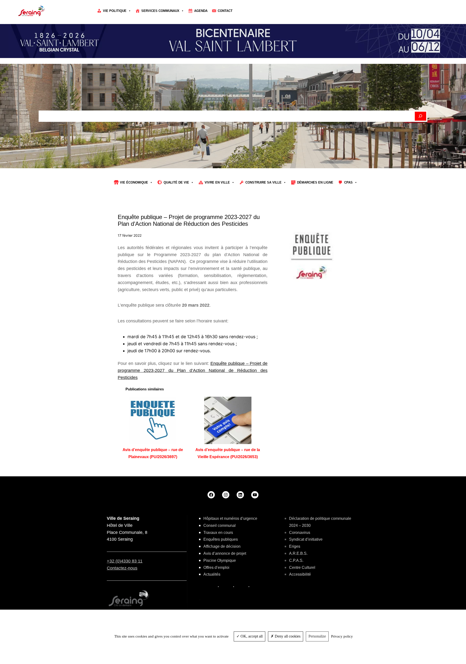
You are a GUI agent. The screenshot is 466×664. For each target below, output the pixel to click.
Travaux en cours (218, 532)
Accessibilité (300, 574)
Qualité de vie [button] (176, 182)
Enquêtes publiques (220, 539)
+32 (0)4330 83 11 (124, 561)
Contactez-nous (122, 568)
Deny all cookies (287, 636)
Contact (225, 11)
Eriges (294, 546)
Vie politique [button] (114, 11)
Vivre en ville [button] (217, 182)
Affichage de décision (222, 546)
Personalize (317, 636)
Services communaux (160, 11)
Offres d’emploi (216, 567)
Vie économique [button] (134, 182)
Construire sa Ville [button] (263, 182)
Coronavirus (299, 532)
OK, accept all (251, 636)
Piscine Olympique (219, 560)
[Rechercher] (420, 116)
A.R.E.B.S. (298, 553)
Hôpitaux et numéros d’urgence (230, 518)
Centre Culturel (302, 567)
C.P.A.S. (296, 560)
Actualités (211, 574)
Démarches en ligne (315, 182)
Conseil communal (219, 525)
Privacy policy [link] (342, 636)
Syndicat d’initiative (306, 539)
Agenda (201, 11)
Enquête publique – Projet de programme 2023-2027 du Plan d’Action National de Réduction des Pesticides (192, 370)
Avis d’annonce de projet (224, 553)
